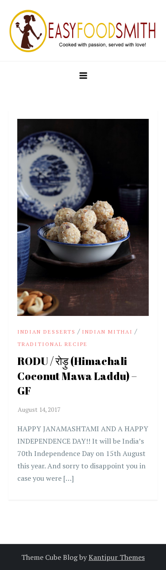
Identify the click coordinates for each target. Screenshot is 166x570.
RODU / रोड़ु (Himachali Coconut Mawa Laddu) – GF (77, 376)
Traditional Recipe (52, 344)
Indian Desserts (46, 331)
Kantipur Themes (117, 557)
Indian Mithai (107, 331)
